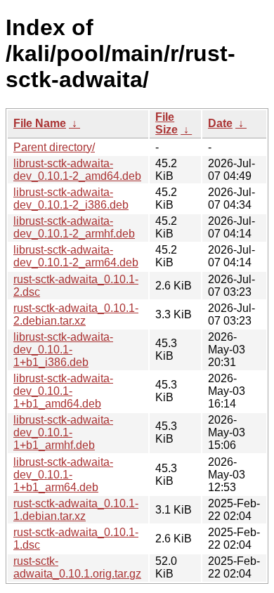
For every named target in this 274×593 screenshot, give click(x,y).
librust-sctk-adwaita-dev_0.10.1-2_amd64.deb (77, 169)
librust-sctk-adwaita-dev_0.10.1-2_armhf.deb (74, 227)
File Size (166, 123)
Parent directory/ (54, 147)
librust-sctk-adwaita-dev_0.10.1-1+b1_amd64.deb (63, 391)
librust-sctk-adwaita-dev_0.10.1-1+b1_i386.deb (63, 349)
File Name (39, 123)
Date (220, 123)
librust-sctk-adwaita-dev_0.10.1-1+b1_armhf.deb (63, 432)
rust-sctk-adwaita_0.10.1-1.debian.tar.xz (75, 509)
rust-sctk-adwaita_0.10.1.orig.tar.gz (77, 567)
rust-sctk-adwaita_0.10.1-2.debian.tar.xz (75, 314)
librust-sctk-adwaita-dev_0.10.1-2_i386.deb (71, 198)
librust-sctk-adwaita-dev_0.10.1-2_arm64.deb (75, 256)
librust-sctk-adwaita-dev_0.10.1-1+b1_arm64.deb (63, 474)
